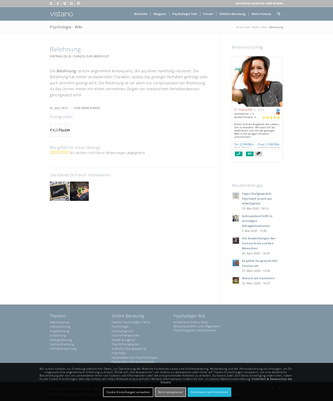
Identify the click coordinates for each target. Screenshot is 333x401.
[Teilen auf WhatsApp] (57, 130)
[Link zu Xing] (64, 3)
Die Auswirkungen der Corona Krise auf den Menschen (259, 243)
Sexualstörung (60, 326)
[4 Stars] (63, 152)
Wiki (264, 27)
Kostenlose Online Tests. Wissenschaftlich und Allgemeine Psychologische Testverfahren (197, 326)
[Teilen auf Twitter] (54, 130)
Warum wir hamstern (258, 278)
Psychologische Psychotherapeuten (126, 333)
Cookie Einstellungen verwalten (128, 392)
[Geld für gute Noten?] (59, 191)
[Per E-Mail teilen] (68, 130)
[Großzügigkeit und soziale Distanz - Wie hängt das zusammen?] (79, 191)
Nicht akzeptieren (170, 392)
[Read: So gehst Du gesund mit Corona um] (236, 263)
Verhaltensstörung (63, 349)
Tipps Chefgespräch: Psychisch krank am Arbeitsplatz (257, 198)
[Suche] (278, 14)
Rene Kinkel (91, 108)
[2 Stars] (56, 152)
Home (255, 27)
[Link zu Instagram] (71, 3)
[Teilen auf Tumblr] (66, 130)
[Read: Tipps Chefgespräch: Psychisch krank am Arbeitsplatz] (236, 196)
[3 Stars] (59, 152)
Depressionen (60, 322)
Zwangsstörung (61, 340)
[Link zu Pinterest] (78, 3)
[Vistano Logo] (61, 14)
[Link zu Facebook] (58, 3)
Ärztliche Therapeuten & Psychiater (129, 351)
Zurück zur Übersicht (91, 56)
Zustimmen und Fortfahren (209, 392)
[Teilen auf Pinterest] (60, 130)
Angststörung (59, 331)
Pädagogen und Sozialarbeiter (133, 362)
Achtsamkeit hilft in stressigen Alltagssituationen (257, 221)
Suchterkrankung (62, 344)
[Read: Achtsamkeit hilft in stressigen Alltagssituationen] (236, 218)
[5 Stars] (67, 152)
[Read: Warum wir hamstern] (236, 280)
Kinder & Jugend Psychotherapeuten (126, 342)
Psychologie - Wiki (66, 26)
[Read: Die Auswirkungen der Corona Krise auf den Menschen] (236, 240)
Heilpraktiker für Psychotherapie (135, 357)
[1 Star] (52, 152)
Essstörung (58, 335)
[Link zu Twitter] (51, 3)
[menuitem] (140, 14)
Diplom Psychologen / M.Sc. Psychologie (131, 324)
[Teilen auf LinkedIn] (63, 130)
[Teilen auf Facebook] (51, 130)
